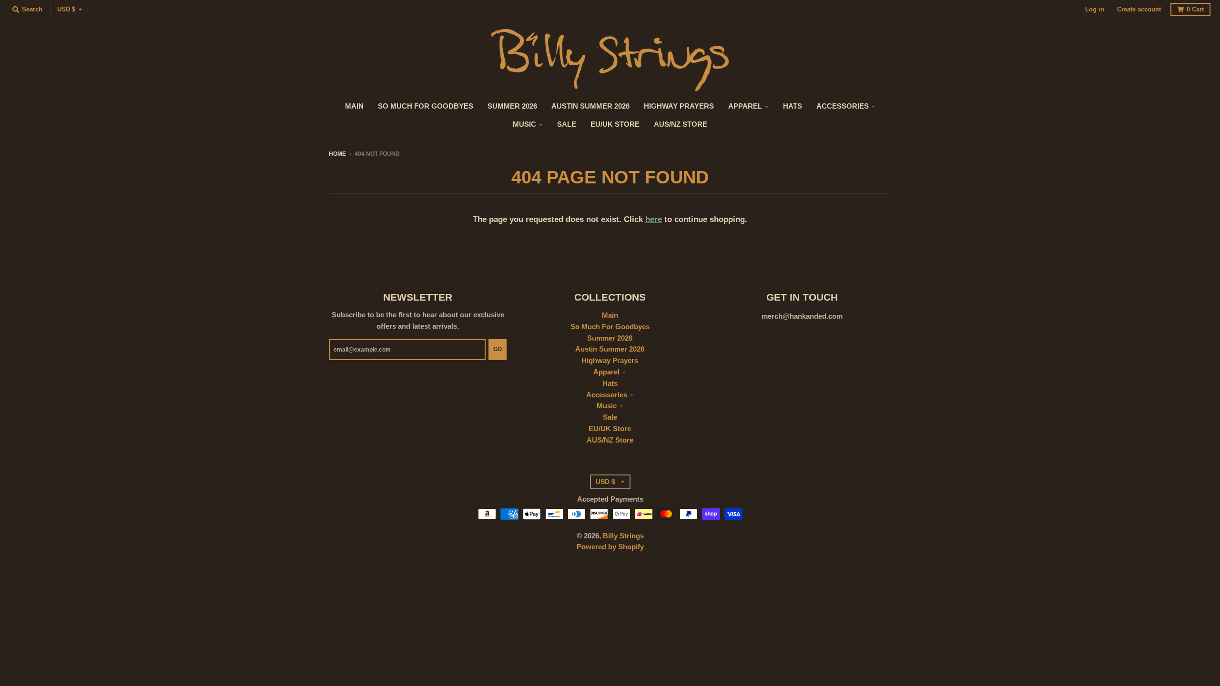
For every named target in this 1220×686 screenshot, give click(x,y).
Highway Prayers (609, 360)
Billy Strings (623, 536)
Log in (1094, 9)
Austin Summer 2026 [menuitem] (590, 106)
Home (337, 154)
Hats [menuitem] (792, 106)
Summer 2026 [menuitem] (512, 106)
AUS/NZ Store (610, 440)
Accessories (606, 395)
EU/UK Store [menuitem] (615, 124)
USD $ (66, 9)
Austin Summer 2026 (609, 349)
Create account (1139, 9)
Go (497, 349)
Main (610, 315)
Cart (1195, 9)
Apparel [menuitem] (745, 106)
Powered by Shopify (610, 547)
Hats (610, 383)
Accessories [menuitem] (842, 106)
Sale (610, 417)
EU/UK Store (610, 429)
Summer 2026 (609, 338)
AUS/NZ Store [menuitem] (680, 124)
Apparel (606, 372)
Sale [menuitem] (566, 124)
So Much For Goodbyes (610, 327)
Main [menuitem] (354, 106)
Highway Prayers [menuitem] (679, 106)
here (653, 219)
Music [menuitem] (524, 124)
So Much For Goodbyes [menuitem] (425, 106)
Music (607, 406)
